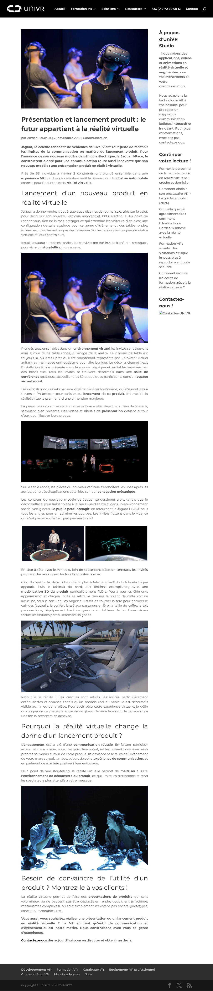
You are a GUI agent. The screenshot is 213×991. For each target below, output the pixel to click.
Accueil (60, 9)
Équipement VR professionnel (132, 969)
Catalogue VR (93, 969)
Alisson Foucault (39, 138)
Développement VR (36, 969)
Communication (95, 138)
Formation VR (81, 9)
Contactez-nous (34, 940)
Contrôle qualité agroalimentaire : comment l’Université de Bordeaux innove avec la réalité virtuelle (172, 223)
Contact (192, 9)
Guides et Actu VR (35, 974)
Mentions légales (67, 974)
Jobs (88, 974)
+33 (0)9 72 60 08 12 (166, 9)
